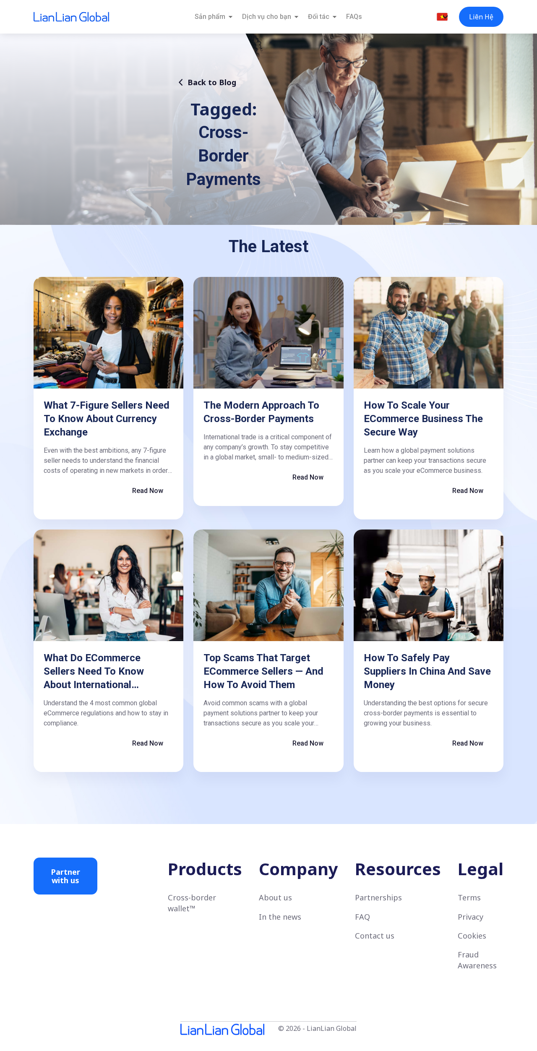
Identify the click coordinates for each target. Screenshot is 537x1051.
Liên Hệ (481, 16)
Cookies (472, 936)
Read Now (147, 491)
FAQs (354, 17)
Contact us (374, 936)
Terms (469, 897)
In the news (280, 917)
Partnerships (378, 897)
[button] (442, 17)
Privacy (470, 917)
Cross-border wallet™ (192, 902)
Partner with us (65, 876)
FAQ (362, 917)
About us (275, 897)
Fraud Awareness (477, 959)
